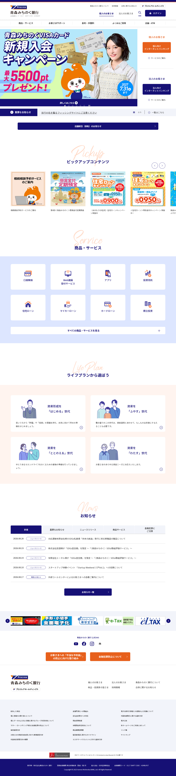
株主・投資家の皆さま (98, 687)
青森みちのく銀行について (148, 682)
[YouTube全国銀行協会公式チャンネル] (26, 620)
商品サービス (119, 529)
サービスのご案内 (158, 58)
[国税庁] (88, 621)
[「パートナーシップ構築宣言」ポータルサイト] (57, 621)
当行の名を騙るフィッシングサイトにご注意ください (69, 112)
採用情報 (116, 687)
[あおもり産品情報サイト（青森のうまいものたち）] (150, 621)
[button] (65, 105)
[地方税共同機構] (119, 621)
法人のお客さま (119, 682)
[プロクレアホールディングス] (153, 6)
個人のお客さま (95, 682)
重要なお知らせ (57, 529)
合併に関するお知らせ (146, 687)
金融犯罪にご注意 (150, 530)
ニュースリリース (88, 529)
